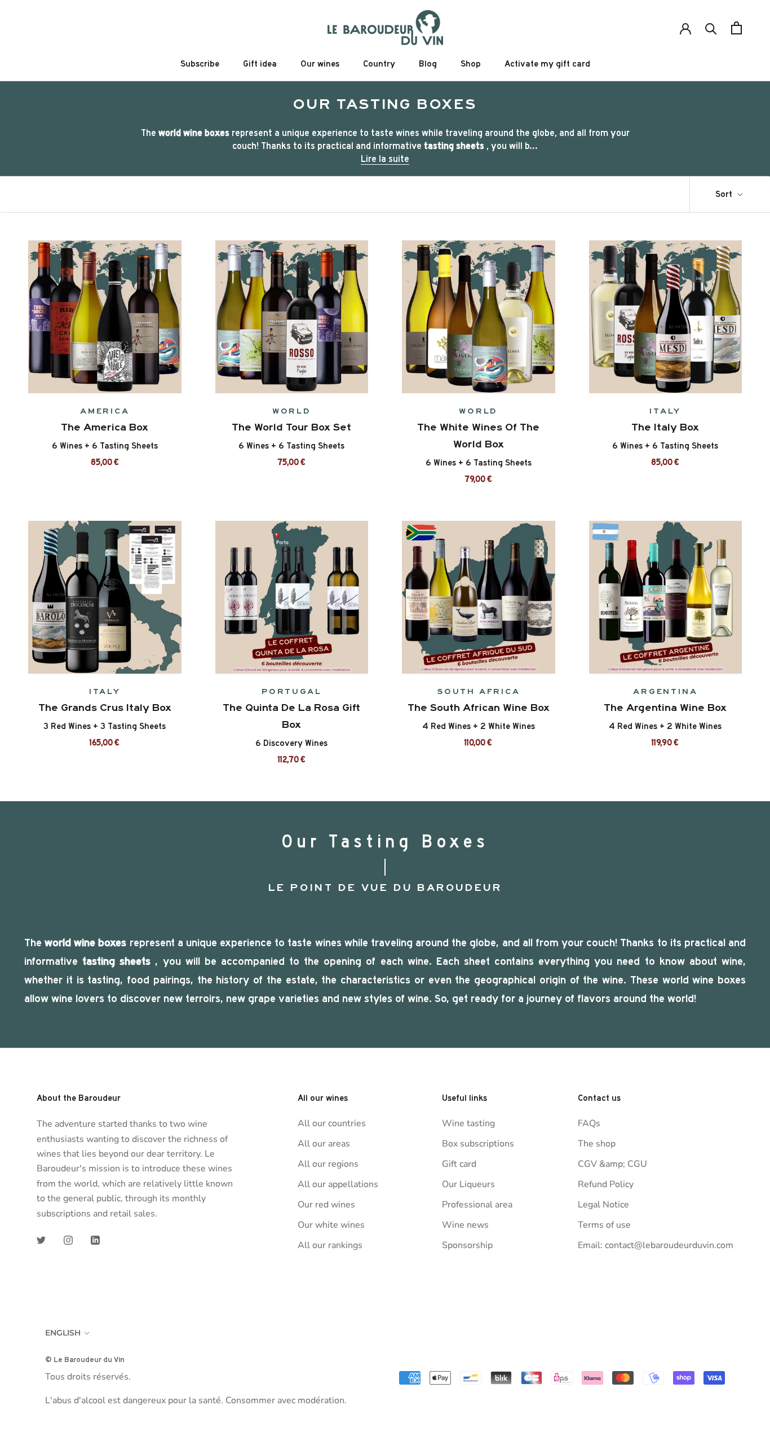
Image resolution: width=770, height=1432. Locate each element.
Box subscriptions (478, 1143)
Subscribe (199, 63)
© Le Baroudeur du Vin (85, 1359)
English (63, 1333)
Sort (724, 194)
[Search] (711, 28)
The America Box (104, 427)
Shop (471, 63)
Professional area (477, 1204)
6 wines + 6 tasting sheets (105, 445)
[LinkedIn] (95, 1239)
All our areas (324, 1143)
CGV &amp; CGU (612, 1164)
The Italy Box (665, 427)
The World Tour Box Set (291, 427)
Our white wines (331, 1225)
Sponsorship (467, 1245)
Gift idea (260, 63)
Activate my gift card (547, 63)
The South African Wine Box (479, 707)
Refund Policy (606, 1184)
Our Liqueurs (468, 1184)
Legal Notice (603, 1204)
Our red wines (326, 1204)
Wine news (465, 1225)
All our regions (328, 1164)
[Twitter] (41, 1239)
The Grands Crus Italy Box (104, 707)
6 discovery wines (291, 743)
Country (379, 63)
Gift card (459, 1164)
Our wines (319, 63)
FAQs (589, 1123)
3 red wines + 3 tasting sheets (104, 726)
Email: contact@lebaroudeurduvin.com (655, 1245)
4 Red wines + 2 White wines (478, 726)
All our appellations (338, 1184)
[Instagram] (68, 1239)
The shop (597, 1143)
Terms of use (604, 1225)
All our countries (332, 1123)
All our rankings (330, 1245)
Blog (428, 63)
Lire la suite (385, 158)
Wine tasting (468, 1123)
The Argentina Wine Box (665, 707)
